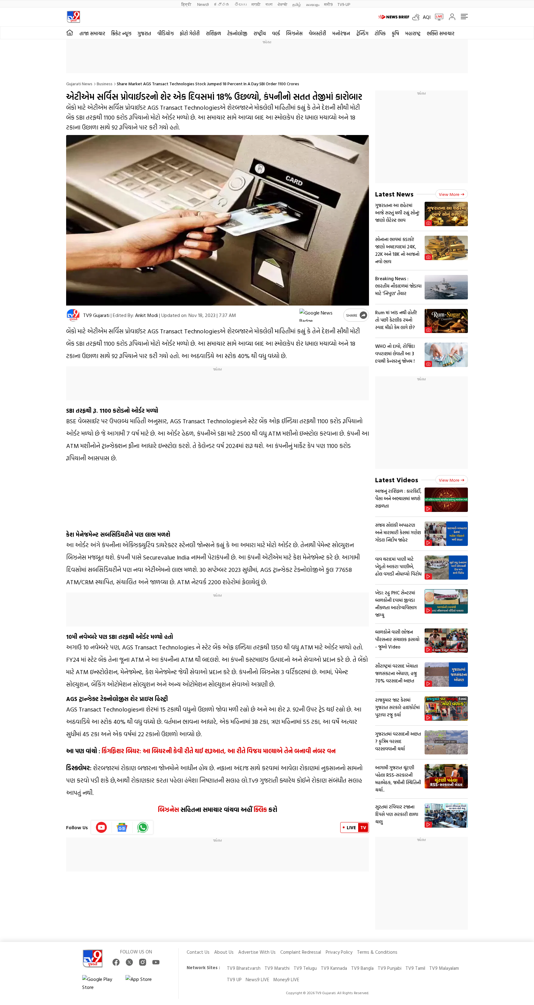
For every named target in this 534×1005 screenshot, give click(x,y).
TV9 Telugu (305, 968)
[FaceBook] (116, 962)
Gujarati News (79, 83)
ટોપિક (380, 33)
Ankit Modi (146, 315)
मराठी (256, 4)
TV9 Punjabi (389, 968)
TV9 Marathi (277, 968)
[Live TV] (436, 17)
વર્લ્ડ (276, 33)
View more (449, 194)
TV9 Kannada (334, 968)
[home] (69, 33)
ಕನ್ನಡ (222, 4)
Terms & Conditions (377, 952)
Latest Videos (396, 480)
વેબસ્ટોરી (317, 33)
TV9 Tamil (415, 968)
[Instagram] (142, 962)
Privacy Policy (339, 952)
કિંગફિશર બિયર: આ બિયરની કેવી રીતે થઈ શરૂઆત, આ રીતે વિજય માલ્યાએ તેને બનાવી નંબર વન (219, 750)
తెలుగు (241, 4)
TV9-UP (343, 4)
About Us (224, 952)
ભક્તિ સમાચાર (440, 33)
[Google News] (122, 827)
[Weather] (417, 17)
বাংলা (269, 4)
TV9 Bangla (362, 968)
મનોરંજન (341, 33)
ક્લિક (260, 809)
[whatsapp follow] (143, 827)
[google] (320, 315)
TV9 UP (234, 979)
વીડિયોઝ (165, 33)
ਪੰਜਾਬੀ (282, 4)
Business (104, 83)
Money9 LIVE (286, 979)
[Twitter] (129, 962)
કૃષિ (395, 33)
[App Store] (144, 983)
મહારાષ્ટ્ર (413, 33)
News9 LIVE (257, 979)
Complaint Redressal (300, 952)
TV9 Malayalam (444, 968)
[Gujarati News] (73, 17)
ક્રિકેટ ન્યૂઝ (121, 33)
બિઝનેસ (294, 33)
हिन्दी (186, 4)
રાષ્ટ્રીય (259, 33)
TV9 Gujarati (96, 315)
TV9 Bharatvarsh (244, 968)
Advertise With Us (257, 952)
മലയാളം (312, 4)
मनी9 (328, 4)
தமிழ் (296, 4)
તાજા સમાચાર (92, 33)
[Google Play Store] (100, 983)
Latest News (394, 194)
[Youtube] (101, 827)
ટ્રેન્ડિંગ (362, 33)
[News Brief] (393, 17)
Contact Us (198, 952)
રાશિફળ (213, 33)
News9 (203, 4)
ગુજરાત (144, 33)
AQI (426, 17)
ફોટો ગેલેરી (190, 33)
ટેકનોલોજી (237, 33)
